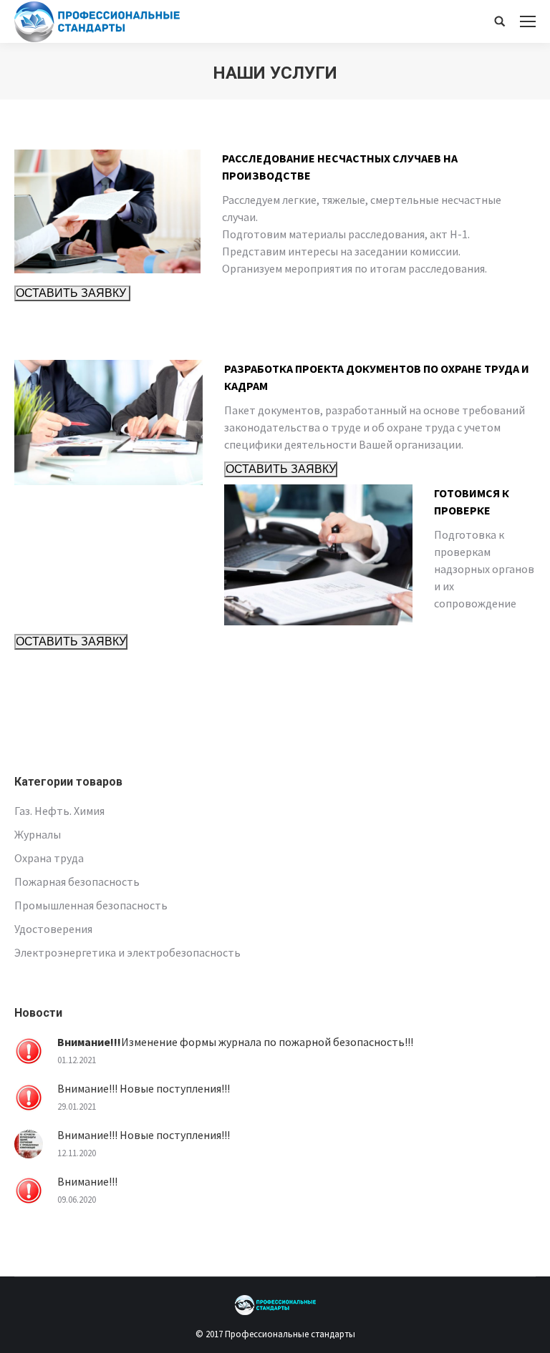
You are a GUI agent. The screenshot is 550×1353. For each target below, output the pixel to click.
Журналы (37, 834)
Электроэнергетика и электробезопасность (127, 952)
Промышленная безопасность (91, 905)
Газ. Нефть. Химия (59, 811)
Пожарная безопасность (77, 881)
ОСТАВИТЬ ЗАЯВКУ (72, 293)
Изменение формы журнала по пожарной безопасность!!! (235, 1042)
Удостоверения (53, 929)
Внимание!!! (87, 1181)
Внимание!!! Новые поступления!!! (143, 1088)
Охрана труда (49, 858)
